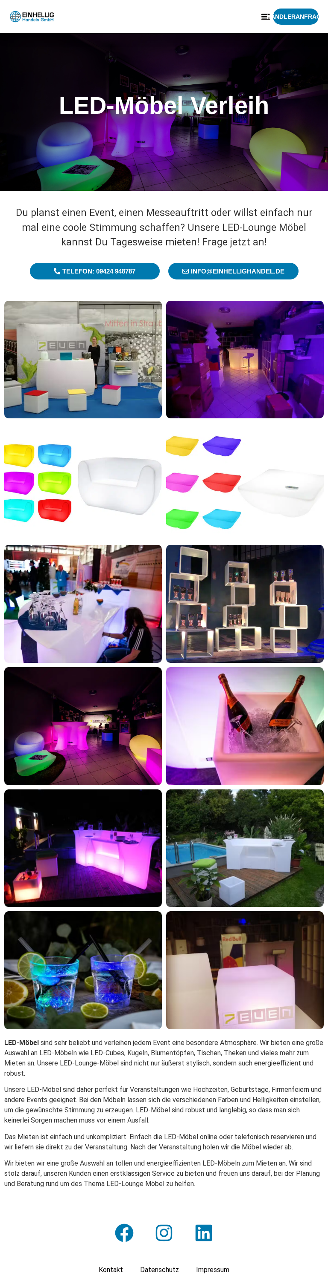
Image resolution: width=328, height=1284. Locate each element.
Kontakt (111, 1270)
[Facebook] (124, 1233)
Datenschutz (159, 1270)
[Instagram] (164, 1233)
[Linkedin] (204, 1233)
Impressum (212, 1270)
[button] (266, 17)
